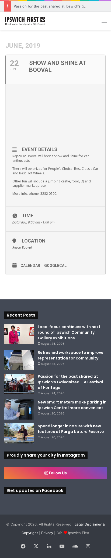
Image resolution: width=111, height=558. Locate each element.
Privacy (47, 533)
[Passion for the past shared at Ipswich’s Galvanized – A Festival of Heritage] (19, 384)
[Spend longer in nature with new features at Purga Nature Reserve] (19, 433)
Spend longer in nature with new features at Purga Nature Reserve (71, 428)
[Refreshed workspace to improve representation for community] (19, 360)
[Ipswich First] (25, 21)
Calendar (30, 265)
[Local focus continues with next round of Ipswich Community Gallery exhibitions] (19, 334)
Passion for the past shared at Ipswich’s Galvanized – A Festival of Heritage (70, 382)
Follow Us (57, 473)
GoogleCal (55, 265)
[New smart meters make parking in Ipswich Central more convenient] (19, 409)
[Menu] (104, 23)
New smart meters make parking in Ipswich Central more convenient (72, 404)
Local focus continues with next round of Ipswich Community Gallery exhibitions (69, 332)
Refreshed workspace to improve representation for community (70, 355)
